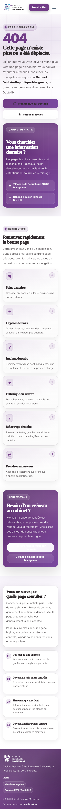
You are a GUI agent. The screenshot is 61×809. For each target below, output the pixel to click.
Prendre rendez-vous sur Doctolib (31, 547)
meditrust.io (30, 804)
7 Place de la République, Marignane (30, 558)
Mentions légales (14, 784)
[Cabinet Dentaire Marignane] (14, 7)
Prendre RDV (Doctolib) (18, 790)
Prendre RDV (39, 7)
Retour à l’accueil (33, 114)
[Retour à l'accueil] (14, 758)
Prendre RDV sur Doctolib (33, 103)
